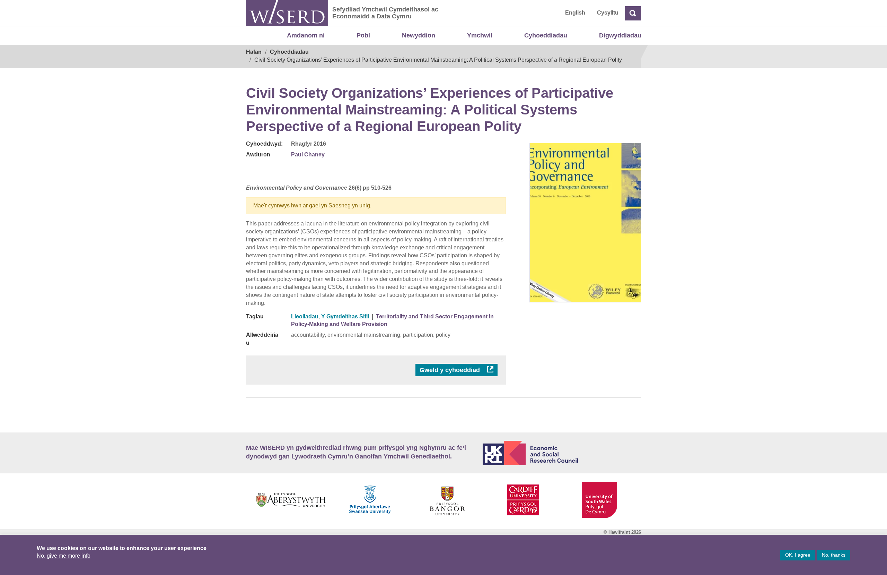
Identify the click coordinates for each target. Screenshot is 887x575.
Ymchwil (479, 35)
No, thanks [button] (833, 555)
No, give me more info (63, 556)
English (575, 13)
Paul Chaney (308, 154)
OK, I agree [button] (797, 555)
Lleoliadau (304, 316)
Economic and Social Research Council (562, 453)
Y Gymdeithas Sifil (345, 316)
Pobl (363, 35)
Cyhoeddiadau (545, 35)
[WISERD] (287, 13)
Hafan (254, 52)
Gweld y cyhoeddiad (451, 370)
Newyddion (418, 35)
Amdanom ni (306, 35)
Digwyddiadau (620, 35)
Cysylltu (607, 13)
